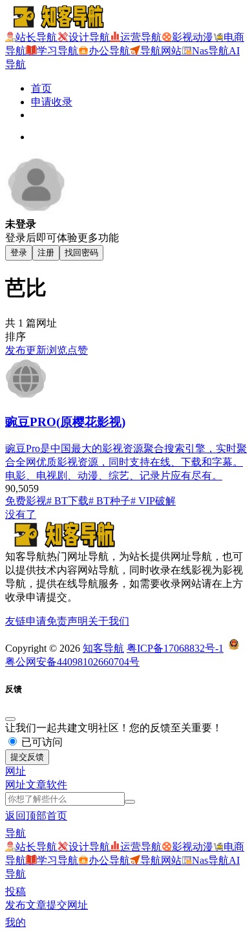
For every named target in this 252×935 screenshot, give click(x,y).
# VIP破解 (153, 500)
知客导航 (103, 648)
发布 (15, 350)
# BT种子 (110, 500)
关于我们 (108, 621)
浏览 (57, 350)
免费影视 (26, 500)
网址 (15, 784)
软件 (57, 784)
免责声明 (67, 621)
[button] (15, 771)
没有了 (20, 514)
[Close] (10, 719)
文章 (36, 784)
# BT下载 (68, 500)
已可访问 (41, 741)
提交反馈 (27, 757)
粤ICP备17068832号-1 (175, 648)
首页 (41, 88)
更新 (36, 350)
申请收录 (51, 101)
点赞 (77, 350)
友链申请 (26, 621)
